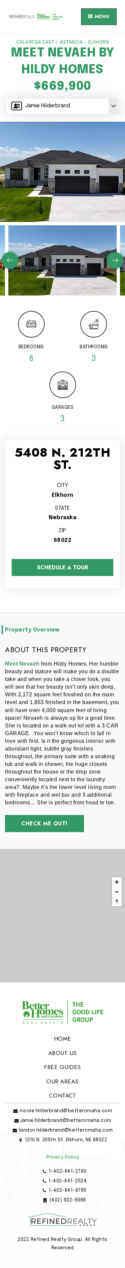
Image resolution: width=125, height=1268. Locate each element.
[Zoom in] (117, 882)
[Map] (62, 916)
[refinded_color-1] (35, 16)
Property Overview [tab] (32, 630)
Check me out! (44, 823)
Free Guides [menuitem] (62, 1067)
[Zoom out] (117, 892)
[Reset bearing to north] (117, 901)
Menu (101, 16)
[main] (62, 508)
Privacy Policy (62, 1157)
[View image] (62, 260)
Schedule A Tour (62, 567)
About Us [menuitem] (62, 1053)
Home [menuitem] (62, 1039)
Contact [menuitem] (62, 1095)
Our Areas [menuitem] (62, 1081)
